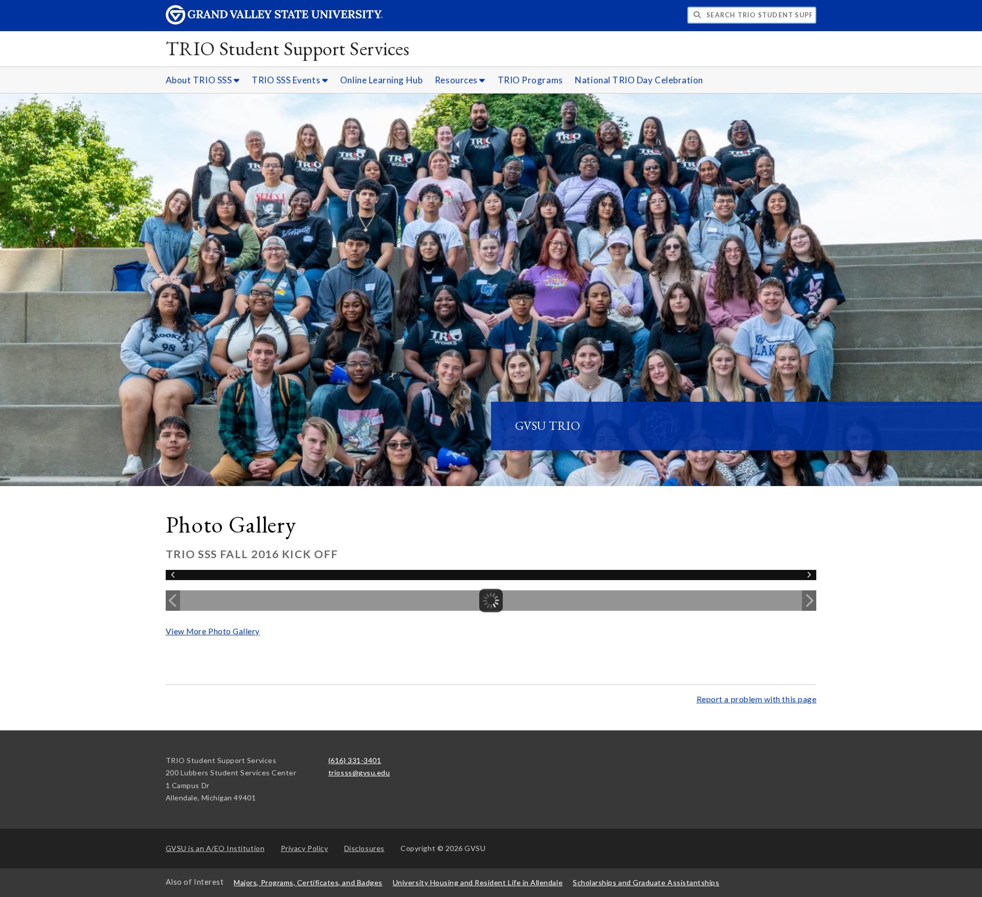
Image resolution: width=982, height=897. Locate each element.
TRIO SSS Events (287, 80)
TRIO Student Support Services (288, 48)
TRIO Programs (530, 80)
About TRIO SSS (200, 80)
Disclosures (364, 848)
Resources (457, 80)
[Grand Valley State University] (274, 21)
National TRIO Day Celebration (639, 80)
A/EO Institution (215, 848)
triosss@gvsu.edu (359, 772)
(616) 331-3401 (355, 760)
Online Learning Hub (381, 80)
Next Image (809, 600)
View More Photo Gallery (213, 631)
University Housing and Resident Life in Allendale (478, 882)
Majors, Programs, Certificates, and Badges (308, 882)
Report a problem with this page (757, 699)
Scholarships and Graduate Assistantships (646, 882)
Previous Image (173, 600)
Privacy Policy (304, 848)
